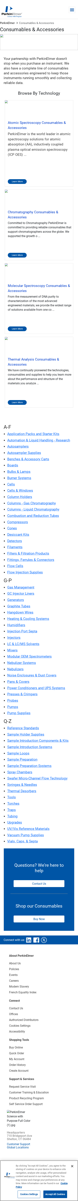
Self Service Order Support (26, 1104)
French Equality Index (22, 992)
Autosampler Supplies (24, 453)
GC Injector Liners (20, 593)
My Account (16, 1059)
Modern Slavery (19, 986)
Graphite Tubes (18, 606)
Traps (11, 810)
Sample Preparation (22, 759)
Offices (13, 1014)
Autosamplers (18, 446)
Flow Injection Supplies (25, 572)
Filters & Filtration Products (28, 553)
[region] (39, 1180)
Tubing (12, 816)
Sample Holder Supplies (25, 734)
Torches (13, 803)
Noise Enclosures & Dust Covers (31, 675)
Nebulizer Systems (21, 663)
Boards (12, 465)
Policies (14, 969)
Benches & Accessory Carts (28, 459)
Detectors (14, 541)
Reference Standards (23, 728)
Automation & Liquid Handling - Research (38, 440)
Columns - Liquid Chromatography (33, 509)
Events (13, 975)
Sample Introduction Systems (29, 747)
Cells (11, 484)
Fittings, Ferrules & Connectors (30, 560)
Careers (14, 980)
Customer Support (18, 1144)
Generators (15, 600)
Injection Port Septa (22, 631)
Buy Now (39, 919)
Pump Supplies (18, 713)
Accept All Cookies (55, 1194)
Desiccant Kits (18, 534)
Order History (17, 1065)
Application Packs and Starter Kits (33, 434)
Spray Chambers (19, 772)
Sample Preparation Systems (29, 766)
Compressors (17, 522)
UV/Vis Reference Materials (28, 829)
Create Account (18, 1070)
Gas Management (20, 587)
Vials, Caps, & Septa (22, 841)
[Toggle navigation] (72, 10)
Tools (11, 797)
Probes (12, 700)
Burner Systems (19, 478)
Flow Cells (15, 566)
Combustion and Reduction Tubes (33, 516)
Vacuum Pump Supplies (25, 835)
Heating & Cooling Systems (28, 619)
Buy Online (16, 1047)
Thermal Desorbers (21, 791)
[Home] (12, 11)
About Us (15, 963)
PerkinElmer (7, 23)
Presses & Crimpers (22, 694)
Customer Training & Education (29, 1092)
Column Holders (19, 497)
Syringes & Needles (22, 785)
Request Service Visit (22, 1086)
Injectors (13, 638)
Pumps (12, 707)
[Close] (72, 1166)
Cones (12, 528)
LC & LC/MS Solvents (23, 644)
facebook (36, 940)
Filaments (14, 547)
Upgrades (14, 822)
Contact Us (39, 883)
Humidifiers (16, 625)
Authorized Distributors (23, 1020)
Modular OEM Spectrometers (29, 656)
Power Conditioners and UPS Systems (36, 688)
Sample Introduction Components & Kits (38, 741)
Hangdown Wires (20, 612)
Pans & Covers (18, 682)
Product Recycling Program (26, 1098)
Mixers (12, 650)
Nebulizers (15, 669)
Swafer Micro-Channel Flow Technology (37, 778)
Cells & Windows (20, 490)
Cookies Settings (29, 1194)
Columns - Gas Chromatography (31, 503)
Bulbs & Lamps (18, 472)
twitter (44, 940)
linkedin (29, 940)
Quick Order (16, 1053)
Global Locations (18, 1147)
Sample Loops (18, 753)
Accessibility (17, 1031)
